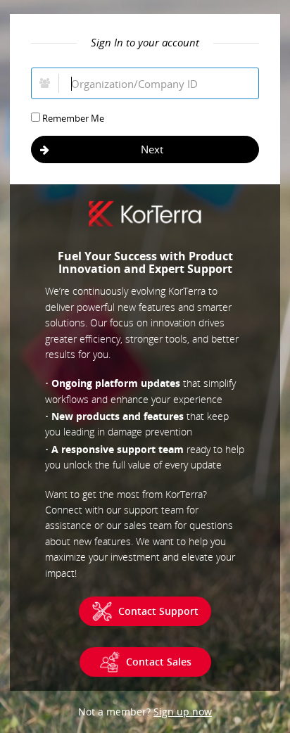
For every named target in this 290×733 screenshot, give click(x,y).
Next (152, 149)
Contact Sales (158, 661)
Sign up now (182, 711)
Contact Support (158, 611)
